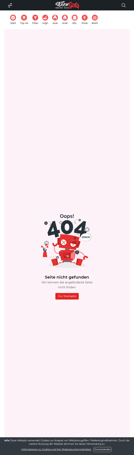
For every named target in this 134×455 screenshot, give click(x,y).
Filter (36, 20)
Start (14, 20)
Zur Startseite (67, 296)
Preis (86, 20)
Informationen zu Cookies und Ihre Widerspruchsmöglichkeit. (56, 449)
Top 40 (25, 20)
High (46, 20)
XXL (75, 20)
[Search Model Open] (123, 5)
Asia (56, 20)
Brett (96, 20)
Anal (66, 20)
